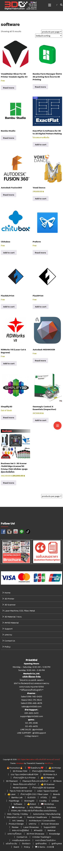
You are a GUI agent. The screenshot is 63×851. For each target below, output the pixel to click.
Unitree (55, 800)
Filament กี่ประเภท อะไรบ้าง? (35, 781)
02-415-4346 (31, 722)
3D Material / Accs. (13, 616)
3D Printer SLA (50, 774)
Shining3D (29, 800)
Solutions (51, 807)
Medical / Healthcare (37, 817)
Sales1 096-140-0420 (31, 696)
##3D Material (12, 622)
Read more (8, 87)
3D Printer (9, 598)
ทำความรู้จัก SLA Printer (24, 777)
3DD (54, 797)
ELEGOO (31, 797)
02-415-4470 (31, 726)
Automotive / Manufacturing (46, 814)
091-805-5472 (31, 713)
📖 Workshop (47, 804)
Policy (8, 646)
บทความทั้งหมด (14, 833)
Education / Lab (14, 817)
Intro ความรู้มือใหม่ (20, 830)
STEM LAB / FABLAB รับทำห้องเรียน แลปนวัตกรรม (34, 810)
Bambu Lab (17, 797)
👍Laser (11, 794)
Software (18, 804)
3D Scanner (10, 604)
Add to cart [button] (40, 144)
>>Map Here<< (31, 736)
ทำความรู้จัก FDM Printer (43, 771)
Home (7, 592)
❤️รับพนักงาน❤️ (36, 767)
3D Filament (12, 781)
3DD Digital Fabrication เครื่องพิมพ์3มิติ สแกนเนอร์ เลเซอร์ (38, 759)
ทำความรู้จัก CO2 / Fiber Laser (34, 794)
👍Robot (31, 804)
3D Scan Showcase (50, 823)
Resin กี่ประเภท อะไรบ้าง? (24, 784)
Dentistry (56, 817)
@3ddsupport (39, 732)
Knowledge (54, 833)
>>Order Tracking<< (41, 837)
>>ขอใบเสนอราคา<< (21, 840)
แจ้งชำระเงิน (11, 843)
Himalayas (20, 763)
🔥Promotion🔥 (15, 767)
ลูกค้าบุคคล (57, 843)
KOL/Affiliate (36, 807)
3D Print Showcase (35, 833)
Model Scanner (20, 787)
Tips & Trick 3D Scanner (21, 790)
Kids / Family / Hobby (17, 814)
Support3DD (50, 827)
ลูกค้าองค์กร (41, 843)
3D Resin (57, 781)
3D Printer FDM (20, 771)
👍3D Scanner (48, 784)
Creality (43, 800)
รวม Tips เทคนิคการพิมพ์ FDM (24, 774)
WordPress (49, 763)
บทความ (8, 634)
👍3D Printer (54, 767)
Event (16, 847)
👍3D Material (47, 777)
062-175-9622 (35, 699)
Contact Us (10, 640)
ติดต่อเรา (26, 843)
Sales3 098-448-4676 (31, 703)
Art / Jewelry (18, 820)
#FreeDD (38, 830)
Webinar (51, 830)
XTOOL (43, 797)
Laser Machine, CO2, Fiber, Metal (20, 610)
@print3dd (37, 729)
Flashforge (14, 800)
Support (8, 628)
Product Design (16, 823)
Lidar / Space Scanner (47, 790)
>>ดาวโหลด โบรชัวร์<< (45, 840)
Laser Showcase (31, 827)
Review (15, 827)
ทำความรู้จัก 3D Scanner (43, 787)
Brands (56, 794)
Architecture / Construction (42, 820)
